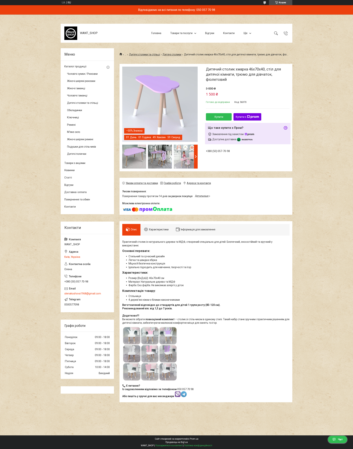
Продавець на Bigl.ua (176, 442)
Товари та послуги (181, 33)
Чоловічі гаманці (77, 95)
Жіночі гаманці (76, 88)
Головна (156, 33)
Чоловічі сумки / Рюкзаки (82, 73)
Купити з (241, 116)
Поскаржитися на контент (168, 445)
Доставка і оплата (75, 192)
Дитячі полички (76, 153)
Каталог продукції (75, 66)
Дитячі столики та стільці (144, 54)
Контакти (229, 33)
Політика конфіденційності (198, 445)
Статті (68, 177)
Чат (340, 439)
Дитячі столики (172, 54)
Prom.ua (194, 439)
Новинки (69, 170)
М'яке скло (73, 131)
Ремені (71, 124)
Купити (219, 116)
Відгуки (209, 33)
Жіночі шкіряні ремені (80, 139)
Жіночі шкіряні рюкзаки (81, 80)
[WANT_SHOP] (70, 33)
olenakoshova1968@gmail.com (82, 293)
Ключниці (73, 117)
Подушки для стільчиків (81, 146)
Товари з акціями (74, 163)
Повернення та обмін (77, 199)
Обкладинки (74, 110)
